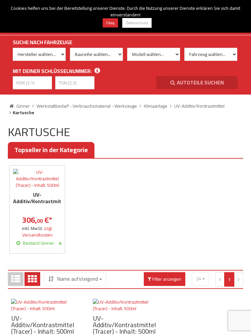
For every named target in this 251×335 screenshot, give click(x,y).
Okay (110, 22)
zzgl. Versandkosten (37, 231)
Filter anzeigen (166, 279)
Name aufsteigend (77, 278)
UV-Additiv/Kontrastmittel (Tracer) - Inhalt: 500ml (40, 204)
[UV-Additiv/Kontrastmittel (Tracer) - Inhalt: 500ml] (37, 178)
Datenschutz (137, 22)
